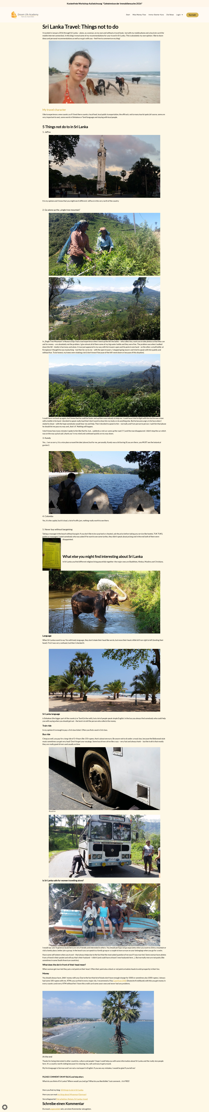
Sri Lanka (78, 1099)
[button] (5, 1107)
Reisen (70, 1099)
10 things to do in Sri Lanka (72, 1090)
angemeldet (55, 1109)
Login (178, 15)
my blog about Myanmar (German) (71, 1094)
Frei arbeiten (61, 1099)
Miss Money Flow (139, 15)
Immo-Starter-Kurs (156, 15)
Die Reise (170, 15)
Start (128, 15)
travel (85, 1099)
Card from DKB (119, 980)
